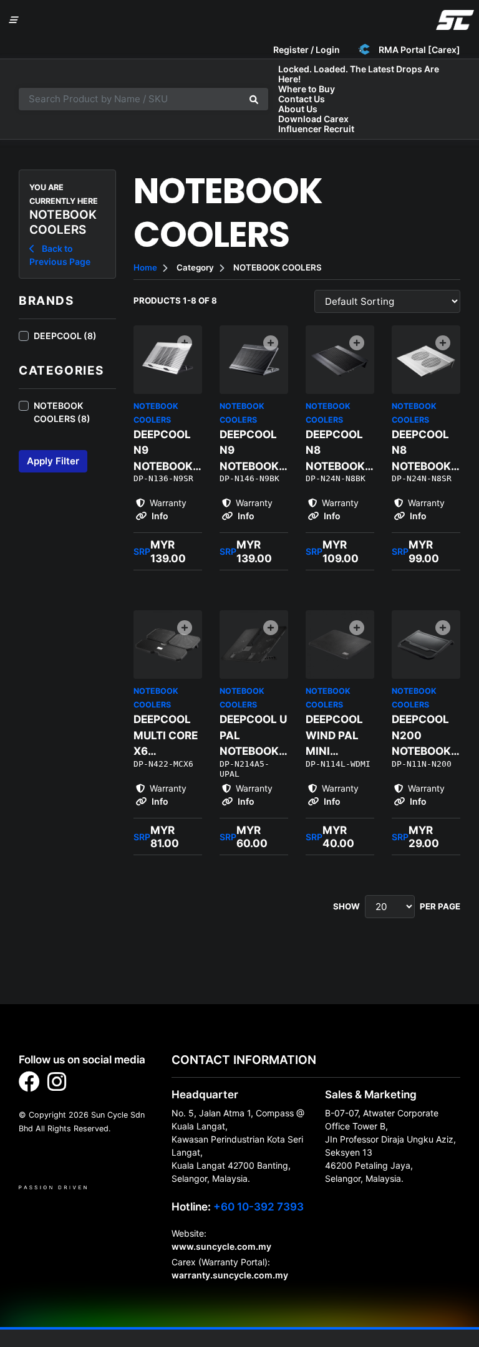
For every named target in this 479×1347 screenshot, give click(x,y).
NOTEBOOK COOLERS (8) (62, 412)
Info (159, 516)
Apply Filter (53, 461)
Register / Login (306, 49)
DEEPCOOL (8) (65, 335)
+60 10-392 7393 (258, 1206)
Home (145, 267)
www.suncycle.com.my (221, 1246)
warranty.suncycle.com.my (230, 1275)
